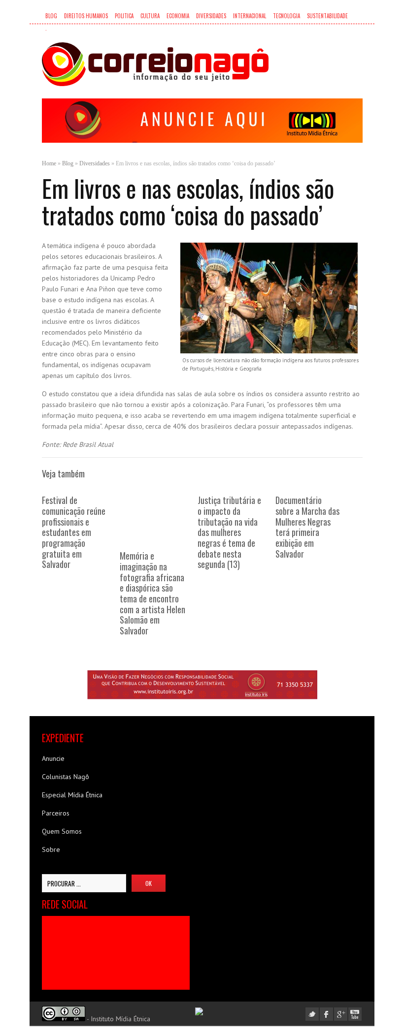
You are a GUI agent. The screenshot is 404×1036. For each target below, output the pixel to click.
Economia (178, 16)
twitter (312, 1014)
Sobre (51, 849)
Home (49, 163)
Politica (124, 16)
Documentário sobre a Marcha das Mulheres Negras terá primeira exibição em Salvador (307, 527)
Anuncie (53, 758)
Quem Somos (62, 831)
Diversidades (211, 16)
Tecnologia (286, 16)
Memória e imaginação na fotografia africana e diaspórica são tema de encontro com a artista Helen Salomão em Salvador (152, 592)
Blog (51, 16)
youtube (355, 1014)
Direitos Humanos (86, 16)
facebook (326, 1014)
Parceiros (55, 813)
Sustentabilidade (327, 16)
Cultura (150, 16)
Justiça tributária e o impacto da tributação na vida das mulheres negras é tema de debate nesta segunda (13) (229, 532)
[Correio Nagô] (155, 64)
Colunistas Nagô (65, 776)
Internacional (249, 16)
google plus (340, 1014)
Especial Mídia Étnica (72, 794)
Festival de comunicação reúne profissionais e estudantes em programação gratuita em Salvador (73, 532)
